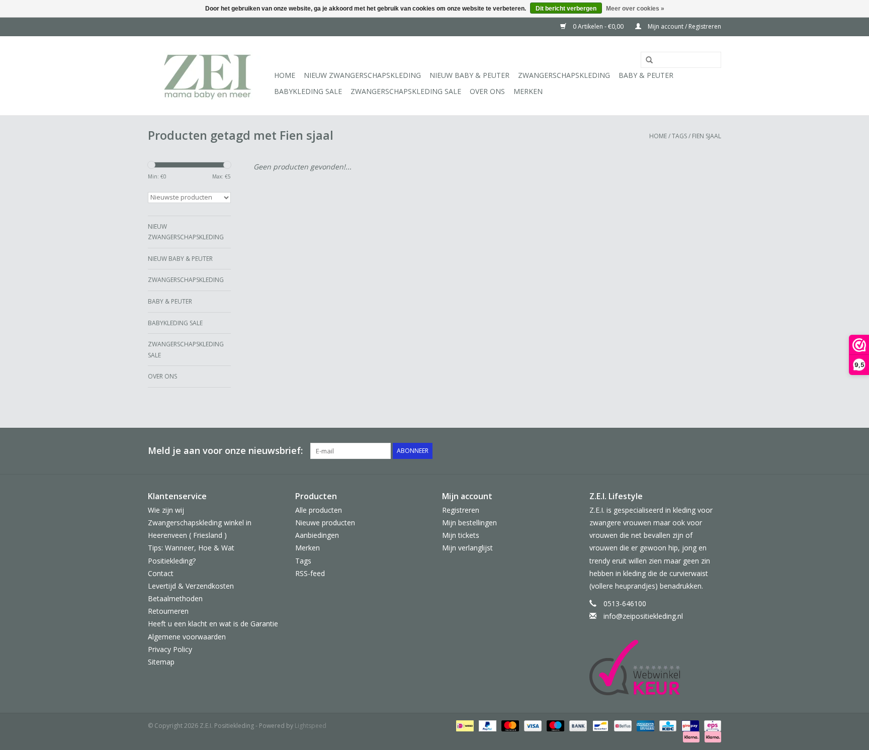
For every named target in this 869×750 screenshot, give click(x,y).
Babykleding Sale (308, 91)
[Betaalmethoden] (464, 725)
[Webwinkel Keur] (655, 667)
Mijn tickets (460, 535)
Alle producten (318, 510)
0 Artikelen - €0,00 (598, 26)
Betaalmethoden (175, 598)
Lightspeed (310, 725)
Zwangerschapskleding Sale (406, 91)
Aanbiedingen (317, 535)
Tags (679, 136)
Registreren (460, 510)
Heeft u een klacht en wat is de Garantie (213, 623)
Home (284, 75)
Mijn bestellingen (469, 522)
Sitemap (161, 662)
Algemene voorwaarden (187, 636)
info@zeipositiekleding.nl (643, 616)
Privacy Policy (170, 649)
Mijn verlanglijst (467, 547)
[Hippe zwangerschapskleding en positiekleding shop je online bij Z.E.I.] (209, 75)
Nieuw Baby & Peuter (469, 75)
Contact (160, 573)
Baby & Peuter (646, 75)
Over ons (487, 91)
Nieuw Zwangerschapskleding (362, 75)
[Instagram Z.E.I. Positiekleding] (713, 451)
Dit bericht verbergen (566, 8)
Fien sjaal (706, 136)
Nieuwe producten (325, 522)
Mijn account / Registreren (683, 26)
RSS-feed (310, 573)
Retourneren (168, 611)
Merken (528, 91)
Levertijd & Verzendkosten (191, 586)
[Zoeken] (646, 60)
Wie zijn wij (166, 510)
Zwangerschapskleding (564, 75)
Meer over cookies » (635, 8)
